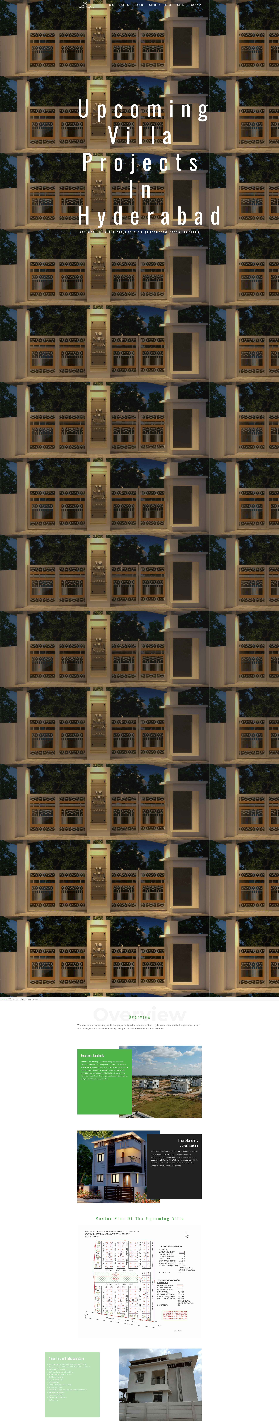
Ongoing (139, 5)
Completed (154, 5)
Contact (181, 5)
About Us (124, 5)
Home (111, 5)
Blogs (168, 5)
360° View (196, 5)
